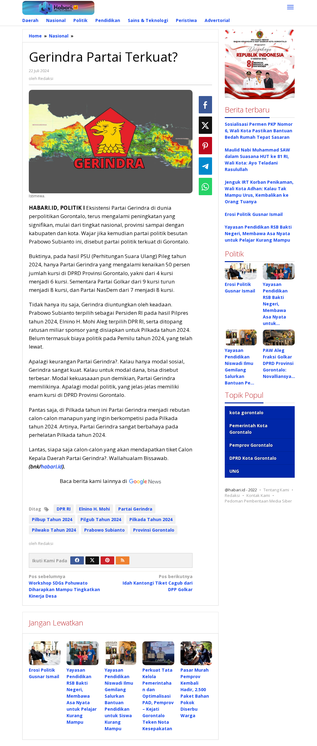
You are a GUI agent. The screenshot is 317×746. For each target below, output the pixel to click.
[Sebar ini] (205, 104)
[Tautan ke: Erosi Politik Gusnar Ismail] (241, 271)
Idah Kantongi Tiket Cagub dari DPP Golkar (158, 582)
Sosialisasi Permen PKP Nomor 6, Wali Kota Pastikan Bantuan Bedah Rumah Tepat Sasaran (259, 130)
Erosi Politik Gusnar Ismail (254, 214)
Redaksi (232, 495)
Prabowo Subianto (104, 530)
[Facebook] (77, 560)
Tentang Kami (276, 490)
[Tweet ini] (205, 125)
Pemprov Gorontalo (251, 445)
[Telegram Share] (205, 166)
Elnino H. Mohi (94, 509)
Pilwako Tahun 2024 (54, 530)
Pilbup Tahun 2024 (52, 519)
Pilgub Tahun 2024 (100, 519)
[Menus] (290, 7)
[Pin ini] (205, 145)
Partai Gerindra (135, 509)
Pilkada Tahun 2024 (150, 519)
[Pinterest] (107, 560)
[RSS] (122, 560)
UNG (234, 471)
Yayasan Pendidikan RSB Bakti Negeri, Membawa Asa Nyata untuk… (275, 303)
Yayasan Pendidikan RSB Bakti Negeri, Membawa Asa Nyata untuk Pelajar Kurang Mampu (82, 696)
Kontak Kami (258, 495)
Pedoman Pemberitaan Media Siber (258, 501)
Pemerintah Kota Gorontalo (248, 429)
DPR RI (64, 509)
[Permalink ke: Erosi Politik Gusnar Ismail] (44, 653)
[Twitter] (92, 560)
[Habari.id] (58, 7)
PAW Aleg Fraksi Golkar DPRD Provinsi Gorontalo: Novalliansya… (279, 363)
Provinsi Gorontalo (153, 530)
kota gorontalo (246, 412)
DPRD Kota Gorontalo (252, 458)
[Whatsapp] (205, 186)
